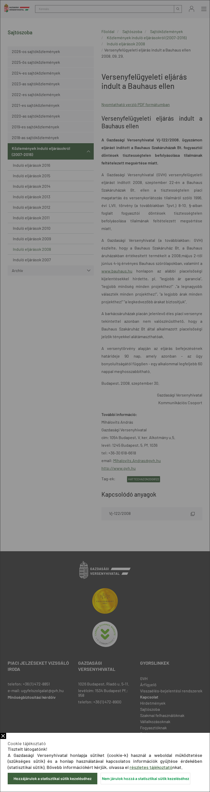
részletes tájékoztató (151, 767)
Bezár (3, 736)
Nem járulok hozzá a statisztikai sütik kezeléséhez (145, 778)
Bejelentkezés (191, 9)
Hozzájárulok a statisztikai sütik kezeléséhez (53, 778)
